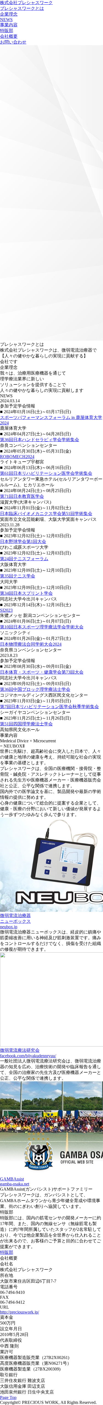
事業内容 (9, 24)
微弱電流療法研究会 (20, 1050)
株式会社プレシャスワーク (26, 2)
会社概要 (9, 36)
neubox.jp (8, 926)
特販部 (6, 30)
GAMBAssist (12, 1179)
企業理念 (9, 14)
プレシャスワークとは (22, 8)
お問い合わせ (13, 42)
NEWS (6, 19)
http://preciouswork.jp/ (19, 1312)
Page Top (8, 1397)
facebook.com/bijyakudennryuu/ (28, 1055)
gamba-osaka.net (14, 1184)
